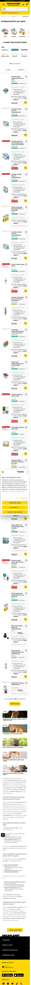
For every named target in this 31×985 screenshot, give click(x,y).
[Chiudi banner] (27, 471)
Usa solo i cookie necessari (14, 512)
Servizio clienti (9, 967)
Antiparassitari (25, 16)
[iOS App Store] (19, 975)
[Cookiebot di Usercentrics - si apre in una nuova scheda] (18, 472)
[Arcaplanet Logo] (13, 4)
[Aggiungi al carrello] (25, 102)
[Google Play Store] (7, 975)
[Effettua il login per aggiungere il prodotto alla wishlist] (26, 77)
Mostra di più (15, 703)
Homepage (3, 16)
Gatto (9, 16)
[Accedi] (23, 4)
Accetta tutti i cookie (15, 502)
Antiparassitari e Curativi (15, 17)
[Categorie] (3, 4)
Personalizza (14, 507)
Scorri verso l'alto (15, 930)
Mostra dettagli (20, 498)
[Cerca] (4, 9)
